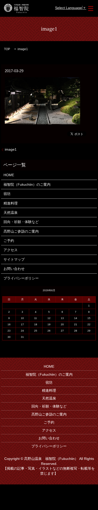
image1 (11, 149)
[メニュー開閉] (90, 8)
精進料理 (11, 203)
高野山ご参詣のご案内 (21, 231)
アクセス (11, 250)
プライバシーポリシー (21, 278)
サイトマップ (14, 259)
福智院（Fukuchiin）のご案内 (27, 184)
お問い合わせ (14, 269)
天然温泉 (11, 213)
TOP (7, 49)
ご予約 (9, 241)
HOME (9, 175)
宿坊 (7, 194)
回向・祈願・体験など (21, 222)
